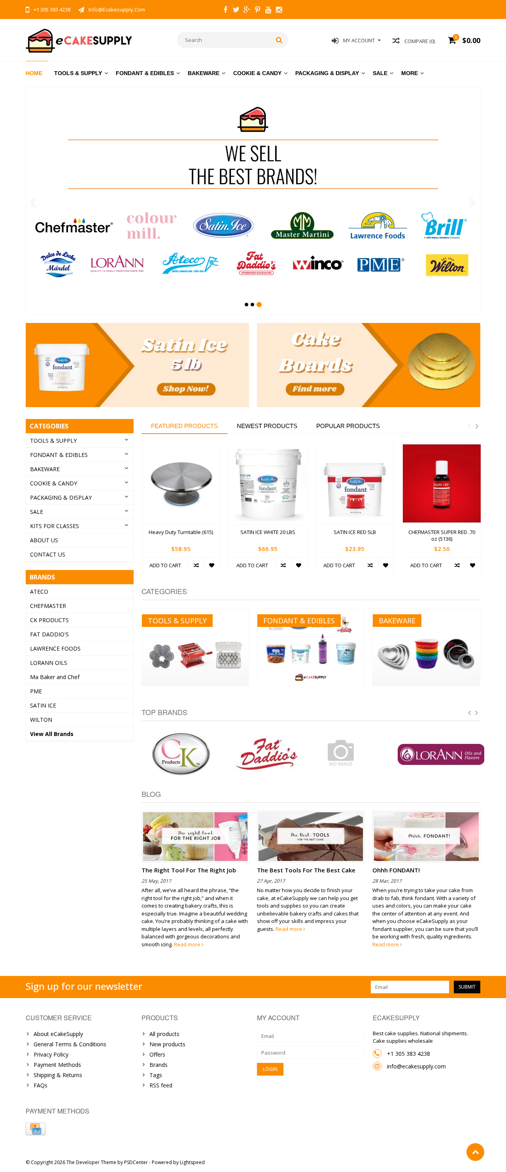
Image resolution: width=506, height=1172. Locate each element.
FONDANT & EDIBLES (145, 73)
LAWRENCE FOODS (55, 648)
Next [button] (476, 426)
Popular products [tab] (348, 426)
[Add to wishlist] (212, 565)
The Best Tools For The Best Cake (306, 870)
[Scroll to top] (475, 1152)
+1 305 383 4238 (408, 1053)
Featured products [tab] (184, 426)
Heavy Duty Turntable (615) (181, 532)
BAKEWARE (203, 73)
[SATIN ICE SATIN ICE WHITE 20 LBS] (268, 483)
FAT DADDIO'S (49, 634)
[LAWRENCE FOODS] (354, 752)
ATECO (39, 591)
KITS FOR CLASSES (54, 526)
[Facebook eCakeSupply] (225, 10)
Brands (158, 1064)
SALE (380, 73)
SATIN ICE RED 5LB (355, 532)
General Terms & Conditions (70, 1044)
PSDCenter (136, 1162)
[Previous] (33, 203)
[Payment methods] (35, 1129)
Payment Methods (57, 1064)
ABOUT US (44, 540)
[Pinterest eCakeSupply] (257, 10)
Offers (157, 1054)
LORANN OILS (48, 662)
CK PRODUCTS (49, 620)
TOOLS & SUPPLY (78, 73)
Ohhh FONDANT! (396, 870)
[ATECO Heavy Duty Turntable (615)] (181, 483)
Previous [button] (468, 426)
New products (167, 1044)
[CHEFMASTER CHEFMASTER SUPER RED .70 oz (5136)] (442, 483)
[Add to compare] (196, 565)
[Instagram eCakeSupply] (278, 10)
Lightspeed (192, 1162)
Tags (155, 1075)
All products (164, 1034)
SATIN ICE (43, 705)
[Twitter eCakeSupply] (236, 10)
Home (34, 73)
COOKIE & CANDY (257, 73)
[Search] (279, 40)
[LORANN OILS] (441, 754)
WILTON (41, 719)
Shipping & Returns (58, 1075)
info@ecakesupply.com (416, 1066)
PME (36, 691)
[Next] (473, 203)
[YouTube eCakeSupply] (268, 10)
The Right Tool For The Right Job (189, 870)
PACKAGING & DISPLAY (327, 73)
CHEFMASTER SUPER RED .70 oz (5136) (441, 535)
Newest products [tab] (267, 426)
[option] (181, 511)
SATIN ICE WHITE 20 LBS (267, 532)
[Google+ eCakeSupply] (246, 10)
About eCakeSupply (58, 1034)
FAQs (40, 1085)
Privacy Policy (51, 1054)
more (409, 73)
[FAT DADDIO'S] (267, 754)
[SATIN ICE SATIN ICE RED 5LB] (355, 483)
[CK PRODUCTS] (181, 754)
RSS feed (160, 1085)
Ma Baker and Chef (54, 677)
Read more (188, 944)
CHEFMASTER (48, 606)
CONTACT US (47, 554)
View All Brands (52, 734)
